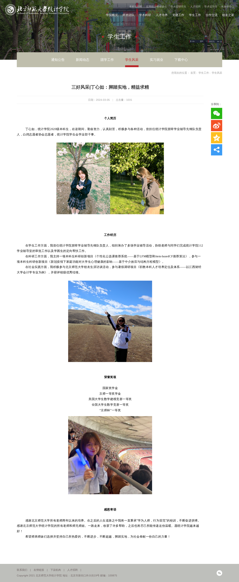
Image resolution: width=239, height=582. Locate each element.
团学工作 (107, 60)
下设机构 (55, 569)
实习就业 (156, 60)
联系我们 (22, 569)
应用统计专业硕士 (156, 6)
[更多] (216, 149)
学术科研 (145, 15)
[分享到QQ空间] (216, 137)
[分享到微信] (216, 113)
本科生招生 (135, 6)
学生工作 (195, 15)
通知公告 (58, 60)
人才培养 (162, 15)
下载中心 (181, 60)
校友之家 (228, 15)
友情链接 (39, 569)
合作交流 (212, 15)
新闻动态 (82, 60)
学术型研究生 (178, 6)
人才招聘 (195, 6)
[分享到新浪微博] (216, 125)
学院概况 (112, 15)
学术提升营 (210, 6)
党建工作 (178, 15)
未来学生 (226, 6)
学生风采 (132, 60)
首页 (193, 72)
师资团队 (128, 15)
